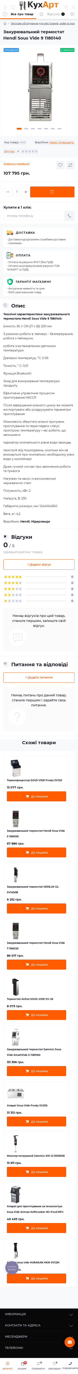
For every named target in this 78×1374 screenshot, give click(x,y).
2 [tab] (26, 128)
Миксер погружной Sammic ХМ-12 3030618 (36, 1155)
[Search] (13, 7)
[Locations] (66, 7)
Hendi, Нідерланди (62, 142)
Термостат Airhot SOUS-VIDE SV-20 (30, 999)
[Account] (73, 7)
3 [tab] (33, 128)
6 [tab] (53, 128)
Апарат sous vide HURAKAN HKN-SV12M (33, 1262)
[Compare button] (70, 165)
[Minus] (8, 192)
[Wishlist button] (60, 165)
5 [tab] (46, 128)
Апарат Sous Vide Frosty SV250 (27, 1105)
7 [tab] (59, 128)
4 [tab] (39, 128)
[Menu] (5, 7)
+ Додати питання (39, 677)
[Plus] (26, 192)
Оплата (23, 255)
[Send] (69, 216)
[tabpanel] (39, 89)
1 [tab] (19, 129)
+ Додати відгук (39, 564)
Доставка (25, 233)
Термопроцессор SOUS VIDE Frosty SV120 (34, 780)
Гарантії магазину (33, 282)
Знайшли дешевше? (17, 163)
